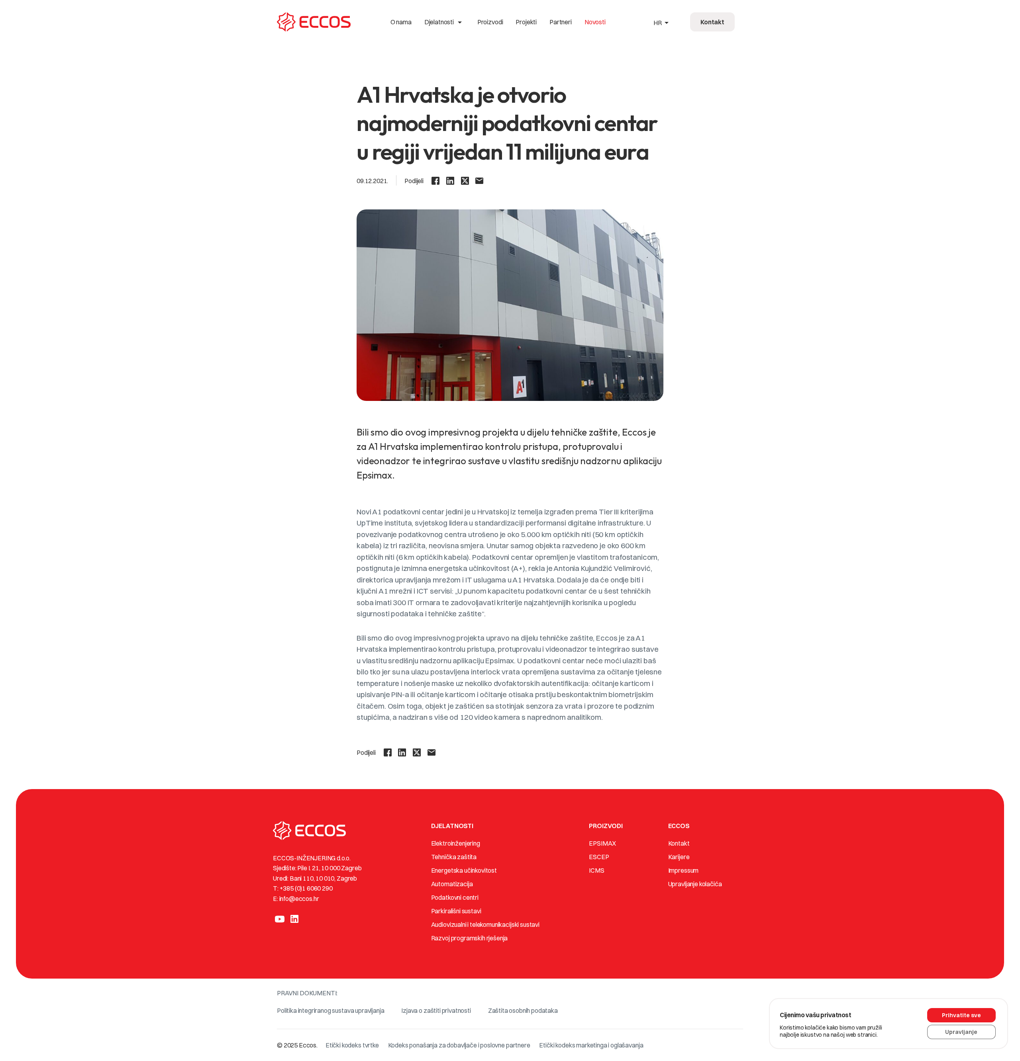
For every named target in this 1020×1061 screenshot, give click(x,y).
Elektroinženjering (455, 843)
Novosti (595, 22)
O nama (401, 22)
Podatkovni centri (455, 897)
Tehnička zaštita (454, 857)
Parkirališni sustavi (456, 911)
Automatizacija (452, 884)
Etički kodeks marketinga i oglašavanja (591, 1045)
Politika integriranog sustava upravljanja (330, 1010)
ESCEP (599, 857)
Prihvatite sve (961, 1015)
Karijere (679, 857)
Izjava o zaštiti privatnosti (436, 1010)
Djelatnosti (444, 22)
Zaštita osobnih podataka (523, 1010)
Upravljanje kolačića (695, 884)
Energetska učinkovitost (464, 870)
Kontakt (679, 843)
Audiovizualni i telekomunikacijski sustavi (485, 924)
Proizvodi (490, 22)
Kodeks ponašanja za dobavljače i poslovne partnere (459, 1045)
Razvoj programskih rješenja (469, 938)
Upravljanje (961, 1032)
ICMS (596, 870)
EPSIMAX (602, 843)
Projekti (526, 22)
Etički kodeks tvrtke (352, 1045)
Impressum (683, 870)
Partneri (560, 22)
